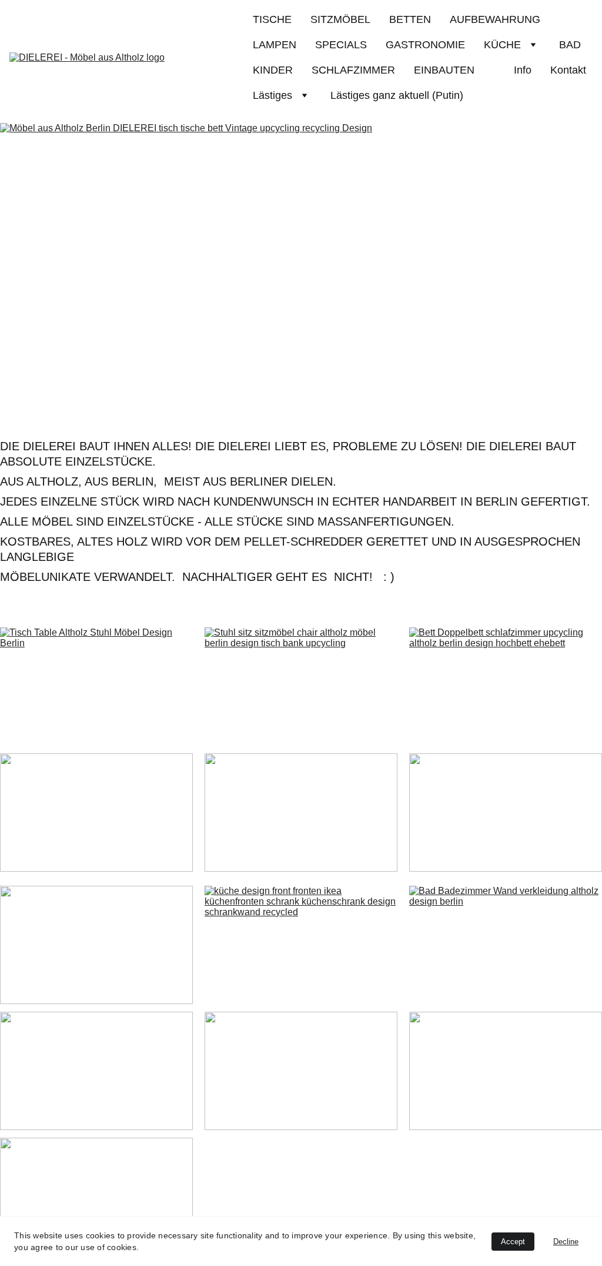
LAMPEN (274, 45)
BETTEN (410, 19)
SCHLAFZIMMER (353, 70)
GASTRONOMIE (425, 45)
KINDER (273, 70)
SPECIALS (341, 45)
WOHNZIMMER (300, 1072)
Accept (513, 1241)
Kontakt (568, 70)
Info (522, 70)
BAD (570, 45)
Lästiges (272, 95)
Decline (565, 1241)
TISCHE (272, 19)
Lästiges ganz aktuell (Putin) (396, 95)
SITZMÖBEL (340, 19)
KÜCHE (502, 45)
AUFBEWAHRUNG (495, 19)
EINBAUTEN (454, 70)
